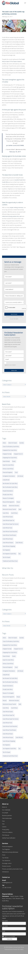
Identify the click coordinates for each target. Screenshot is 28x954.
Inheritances (5, 872)
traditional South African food (10, 561)
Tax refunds (5, 858)
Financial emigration (7, 846)
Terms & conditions (7, 832)
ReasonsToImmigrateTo (8, 502)
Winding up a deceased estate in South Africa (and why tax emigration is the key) (14, 418)
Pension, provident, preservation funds (12, 869)
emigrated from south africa (10, 450)
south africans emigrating (9, 546)
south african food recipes (9, 535)
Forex (3, 855)
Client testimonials (7, 818)
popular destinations (8, 491)
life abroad (20, 476)
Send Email (14, 314)
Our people (5, 812)
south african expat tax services (10, 524)
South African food (7, 527)
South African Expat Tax (8, 520)
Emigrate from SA (18, 454)
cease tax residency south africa (11, 446)
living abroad (6, 479)
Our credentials (6, 810)
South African (14, 513)
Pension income (6, 866)
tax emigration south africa (9, 553)
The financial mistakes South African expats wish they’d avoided (13, 408)
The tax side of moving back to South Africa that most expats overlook (13, 430)
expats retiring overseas (16, 207)
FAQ (3, 824)
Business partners (7, 815)
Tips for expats (6, 557)
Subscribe (14, 370)
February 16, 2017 (15, 152)
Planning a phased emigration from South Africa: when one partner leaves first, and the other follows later (14, 424)
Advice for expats (12, 443)
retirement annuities (14, 505)
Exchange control (6, 863)
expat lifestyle (6, 461)
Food (16, 472)
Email (3, 931)
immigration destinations (9, 476)
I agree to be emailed (10, 365)
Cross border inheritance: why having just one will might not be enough (13, 413)
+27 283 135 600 (6, 887)
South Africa (6, 513)
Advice (4, 443)
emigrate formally (7, 454)
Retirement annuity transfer (9, 509)
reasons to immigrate (8, 498)
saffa (20, 509)
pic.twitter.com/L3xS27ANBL (15, 145)
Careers (4, 827)
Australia (21, 443)
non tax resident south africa (10, 487)
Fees (3, 821)
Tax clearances (6, 860)
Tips (19, 553)
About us (4, 807)
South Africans (19, 542)
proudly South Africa (7, 494)
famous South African (8, 468)
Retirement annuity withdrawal (10, 852)
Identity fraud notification (8, 838)
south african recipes (8, 542)
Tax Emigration (6, 849)
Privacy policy (5, 829)
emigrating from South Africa (10, 457)
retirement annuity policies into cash (12, 216)
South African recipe (8, 539)
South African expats (8, 516)
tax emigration (6, 550)
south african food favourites (10, 531)
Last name (5, 926)
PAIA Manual (5, 835)
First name (5, 921)
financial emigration (7, 472)
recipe (18, 502)
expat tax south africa (8, 465)
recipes (5, 505)
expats (14, 461)
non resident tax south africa (10, 483)
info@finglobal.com (7, 882)
